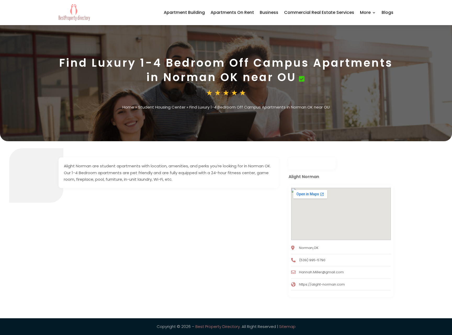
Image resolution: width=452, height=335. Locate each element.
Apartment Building (184, 12)
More (365, 12)
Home (128, 107)
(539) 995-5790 (312, 260)
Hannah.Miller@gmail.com (321, 272)
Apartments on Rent (232, 12)
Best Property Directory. (218, 326)
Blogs (387, 12)
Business (269, 12)
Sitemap (287, 326)
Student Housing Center (161, 107)
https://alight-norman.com (322, 284)
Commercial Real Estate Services (319, 12)
